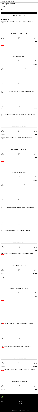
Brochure (20, 406)
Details (2, 401)
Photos (20, 401)
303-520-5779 (4, 6)
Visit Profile (19, 12)
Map (1, 403)
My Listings (21, 403)
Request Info (3, 406)
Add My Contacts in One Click (19, 15)
